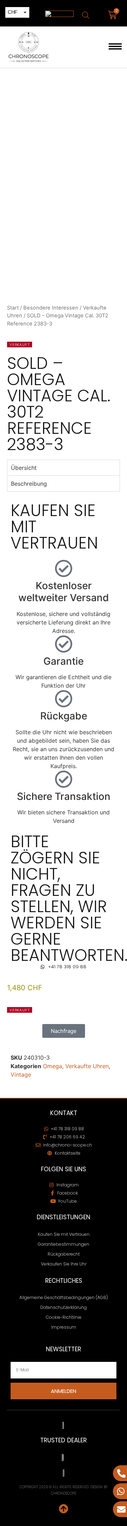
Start (13, 308)
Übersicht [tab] (24, 467)
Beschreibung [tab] (29, 483)
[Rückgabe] (63, 698)
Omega (52, 1066)
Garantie (63, 661)
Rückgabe (63, 716)
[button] (115, 47)
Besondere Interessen (50, 308)
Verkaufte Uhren (87, 1066)
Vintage (21, 1074)
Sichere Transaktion (63, 796)
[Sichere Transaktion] (63, 779)
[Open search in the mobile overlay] (85, 15)
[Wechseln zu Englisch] (59, 14)
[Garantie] (63, 644)
